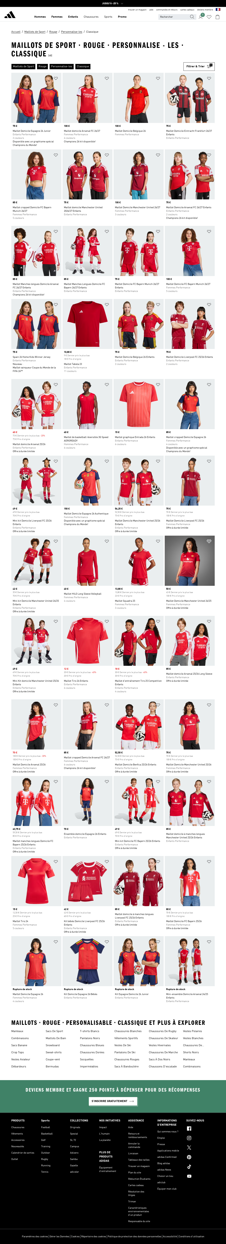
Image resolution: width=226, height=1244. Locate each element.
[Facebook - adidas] (200, 1129)
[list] (97, 66)
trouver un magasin (137, 10)
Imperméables (89, 1066)
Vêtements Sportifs (126, 1038)
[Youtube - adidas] (200, 1176)
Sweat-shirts (54, 1052)
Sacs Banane (19, 1045)
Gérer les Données (59, 1236)
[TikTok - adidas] (200, 1167)
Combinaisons (20, 1038)
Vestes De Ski (122, 1045)
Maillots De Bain (56, 1038)
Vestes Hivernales (160, 1045)
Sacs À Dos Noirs (159, 1059)
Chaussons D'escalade (163, 1066)
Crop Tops (17, 1052)
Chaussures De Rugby (162, 1031)
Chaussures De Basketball (192, 1046)
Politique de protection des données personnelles (134, 1236)
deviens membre (205, 10)
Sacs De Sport (54, 1031)
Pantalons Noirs (90, 1038)
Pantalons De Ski (124, 1052)
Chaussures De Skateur (163, 1038)
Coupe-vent (53, 1059)
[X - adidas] (200, 1148)
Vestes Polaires (192, 1031)
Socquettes (87, 1059)
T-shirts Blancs (89, 1031)
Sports (108, 17)
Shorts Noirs (191, 1052)
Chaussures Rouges (126, 1059)
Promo (122, 17)
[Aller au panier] (217, 17)
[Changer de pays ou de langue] (218, 10)
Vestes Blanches (193, 1038)
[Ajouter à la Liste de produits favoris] (56, 79)
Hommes (40, 17)
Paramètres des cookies (35, 1236)
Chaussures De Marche (163, 1052)
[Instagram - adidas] (200, 1138)
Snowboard (53, 1045)
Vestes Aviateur (20, 1059)
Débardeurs (18, 1066)
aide (151, 10)
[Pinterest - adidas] (200, 1157)
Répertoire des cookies (93, 1236)
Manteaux (17, 1031)
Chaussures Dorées (92, 1052)
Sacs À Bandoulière (126, 1066)
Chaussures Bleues (92, 1045)
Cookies (75, 1236)
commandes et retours (166, 10)
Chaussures (91, 17)
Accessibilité (170, 1236)
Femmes (57, 17)
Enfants (73, 17)
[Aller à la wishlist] (209, 17)
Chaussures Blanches (128, 1031)
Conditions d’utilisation (191, 1236)
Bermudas (52, 1066)
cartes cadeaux (187, 10)
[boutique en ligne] (10, 15)
